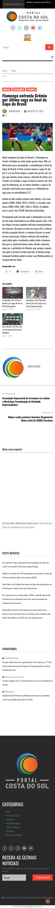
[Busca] (23, 47)
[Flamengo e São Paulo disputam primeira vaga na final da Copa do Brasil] (36, 293)
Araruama (10, 819)
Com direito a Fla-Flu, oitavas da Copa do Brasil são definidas (12, 329)
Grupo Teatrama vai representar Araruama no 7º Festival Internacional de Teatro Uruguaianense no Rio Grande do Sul (27, 666)
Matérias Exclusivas (14, 835)
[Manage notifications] (47, 901)
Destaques (18, 89)
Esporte (31, 89)
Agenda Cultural (12, 827)
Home (4, 71)
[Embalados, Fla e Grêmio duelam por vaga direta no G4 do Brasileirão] (12, 293)
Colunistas (10, 831)
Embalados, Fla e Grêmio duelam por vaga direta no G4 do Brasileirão (12, 303)
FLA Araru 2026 (13, 815)
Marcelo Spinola (13, 677)
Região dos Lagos (13, 823)
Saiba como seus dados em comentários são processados (27, 525)
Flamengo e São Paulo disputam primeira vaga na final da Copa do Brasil (36, 303)
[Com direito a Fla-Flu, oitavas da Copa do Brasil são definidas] (12, 319)
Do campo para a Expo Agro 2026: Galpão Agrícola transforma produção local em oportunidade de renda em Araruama (26, 599)
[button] (52, 57)
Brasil (14, 71)
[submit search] (49, 47)
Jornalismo (14, 111)
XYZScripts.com (38, 906)
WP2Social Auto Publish (19, 906)
